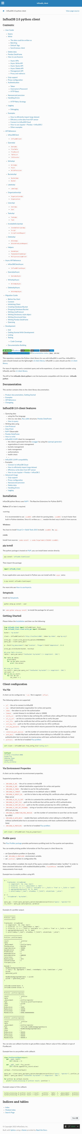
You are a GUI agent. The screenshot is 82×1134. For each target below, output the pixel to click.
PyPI (29, 551)
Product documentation (14, 395)
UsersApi (11, 203)
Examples (11, 113)
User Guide (9, 30)
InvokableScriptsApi (15, 224)
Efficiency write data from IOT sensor (24, 119)
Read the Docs (41, 1130)
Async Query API (16, 66)
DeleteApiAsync (14, 288)
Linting (10, 335)
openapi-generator (55, 442)
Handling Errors (14, 98)
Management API (16, 71)
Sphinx (13, 1130)
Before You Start (14, 299)
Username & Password (18, 89)
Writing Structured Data (17, 317)
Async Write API (16, 63)
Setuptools (14, 598)
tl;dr (9, 330)
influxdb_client (42, 3)
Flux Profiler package (14, 843)
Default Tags (15, 45)
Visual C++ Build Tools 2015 (27, 530)
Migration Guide (11, 295)
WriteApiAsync (13, 280)
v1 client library (21, 371)
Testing (10, 337)
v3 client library (39, 361)
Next (74, 1118)
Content (11, 302)
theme (24, 1130)
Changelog (9, 402)
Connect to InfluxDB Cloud (20, 122)
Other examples (16, 127)
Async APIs (14, 61)
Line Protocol (10, 426)
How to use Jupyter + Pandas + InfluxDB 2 (26, 125)
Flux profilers (36, 740)
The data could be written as (21, 40)
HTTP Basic (14, 91)
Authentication (13, 82)
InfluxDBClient (13, 135)
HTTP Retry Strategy (18, 102)
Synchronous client (17, 48)
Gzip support (13, 77)
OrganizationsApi (14, 192)
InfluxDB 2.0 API (11, 439)
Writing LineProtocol (16, 312)
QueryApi (11, 143)
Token (12, 86)
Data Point (9, 429)
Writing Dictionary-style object (19, 314)
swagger (35, 442)
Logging (11, 105)
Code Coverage (16, 341)
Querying (11, 322)
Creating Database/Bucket (18, 307)
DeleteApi (11, 237)
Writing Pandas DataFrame (18, 320)
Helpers (11, 247)
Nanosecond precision (16, 95)
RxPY (7, 431)
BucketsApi (12, 174)
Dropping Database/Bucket (18, 309)
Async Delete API (16, 68)
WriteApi (11, 161)
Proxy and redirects (17, 73)
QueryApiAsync (14, 272)
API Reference (10, 131)
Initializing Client (14, 304)
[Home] (3, 11)
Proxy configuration (15, 80)
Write (10, 36)
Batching (13, 43)
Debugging (14, 109)
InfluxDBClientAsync (15, 264)
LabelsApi (11, 185)
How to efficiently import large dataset (24, 117)
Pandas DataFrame (15, 54)
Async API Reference (13, 260)
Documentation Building (17, 345)
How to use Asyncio (15, 57)
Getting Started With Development (21, 332)
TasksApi (11, 213)
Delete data (12, 52)
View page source (72, 11)
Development (10, 326)
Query (10, 34)
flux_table (25, 419)
